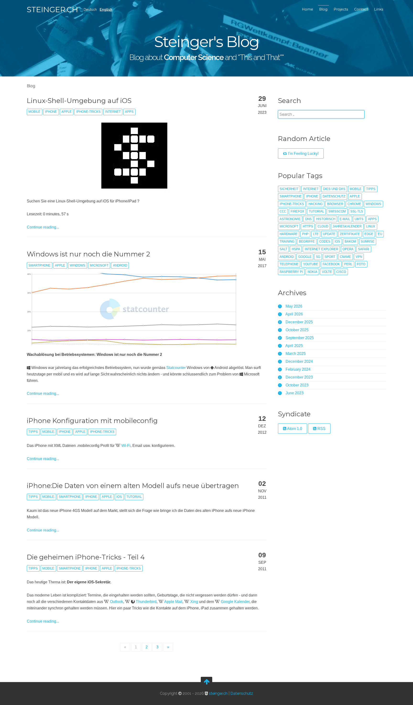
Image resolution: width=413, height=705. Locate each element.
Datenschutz (334, 196)
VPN (359, 257)
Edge (368, 234)
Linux (370, 226)
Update (329, 234)
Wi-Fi (125, 446)
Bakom (350, 241)
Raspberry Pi (291, 272)
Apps (129, 112)
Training (287, 241)
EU (380, 234)
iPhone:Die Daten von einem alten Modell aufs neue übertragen (133, 486)
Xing (194, 602)
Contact (361, 9)
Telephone (289, 264)
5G (318, 257)
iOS (119, 497)
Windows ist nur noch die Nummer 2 (88, 254)
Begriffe (307, 241)
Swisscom (337, 211)
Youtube (310, 264)
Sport (330, 257)
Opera (347, 249)
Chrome (354, 204)
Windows (77, 265)
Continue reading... (43, 227)
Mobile (34, 112)
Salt (283, 249)
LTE (316, 234)
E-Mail (345, 219)
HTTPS (308, 226)
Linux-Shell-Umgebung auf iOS (79, 101)
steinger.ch (52, 9)
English (106, 9)
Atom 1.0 (294, 429)
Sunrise (368, 241)
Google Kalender (235, 602)
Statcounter (176, 368)
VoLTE (327, 272)
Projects (341, 9)
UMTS (359, 219)
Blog (323, 9)
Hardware (289, 234)
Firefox (297, 211)
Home (307, 9)
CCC (283, 211)
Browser (335, 204)
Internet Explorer (321, 249)
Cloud (323, 226)
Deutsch (90, 9)
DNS (308, 219)
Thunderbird (146, 602)
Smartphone (39, 265)
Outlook (116, 602)
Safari (363, 249)
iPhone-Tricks (88, 112)
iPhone (51, 112)
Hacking (316, 204)
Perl (348, 264)
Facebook (331, 264)
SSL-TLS (356, 211)
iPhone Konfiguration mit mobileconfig (92, 421)
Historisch (325, 219)
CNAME (345, 257)
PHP (305, 234)
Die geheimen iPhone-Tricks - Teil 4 (86, 557)
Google (305, 257)
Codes (324, 241)
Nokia (312, 272)
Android (120, 265)
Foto (361, 264)
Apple (66, 112)
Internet (113, 112)
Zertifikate (350, 234)
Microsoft (99, 265)
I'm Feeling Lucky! (303, 154)
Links (378, 9)
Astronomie (290, 219)
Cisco (341, 272)
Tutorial (134, 497)
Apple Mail (173, 602)
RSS (321, 429)
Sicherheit (289, 189)
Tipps (33, 432)
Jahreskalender (347, 226)
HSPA (296, 249)
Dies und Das (334, 189)
